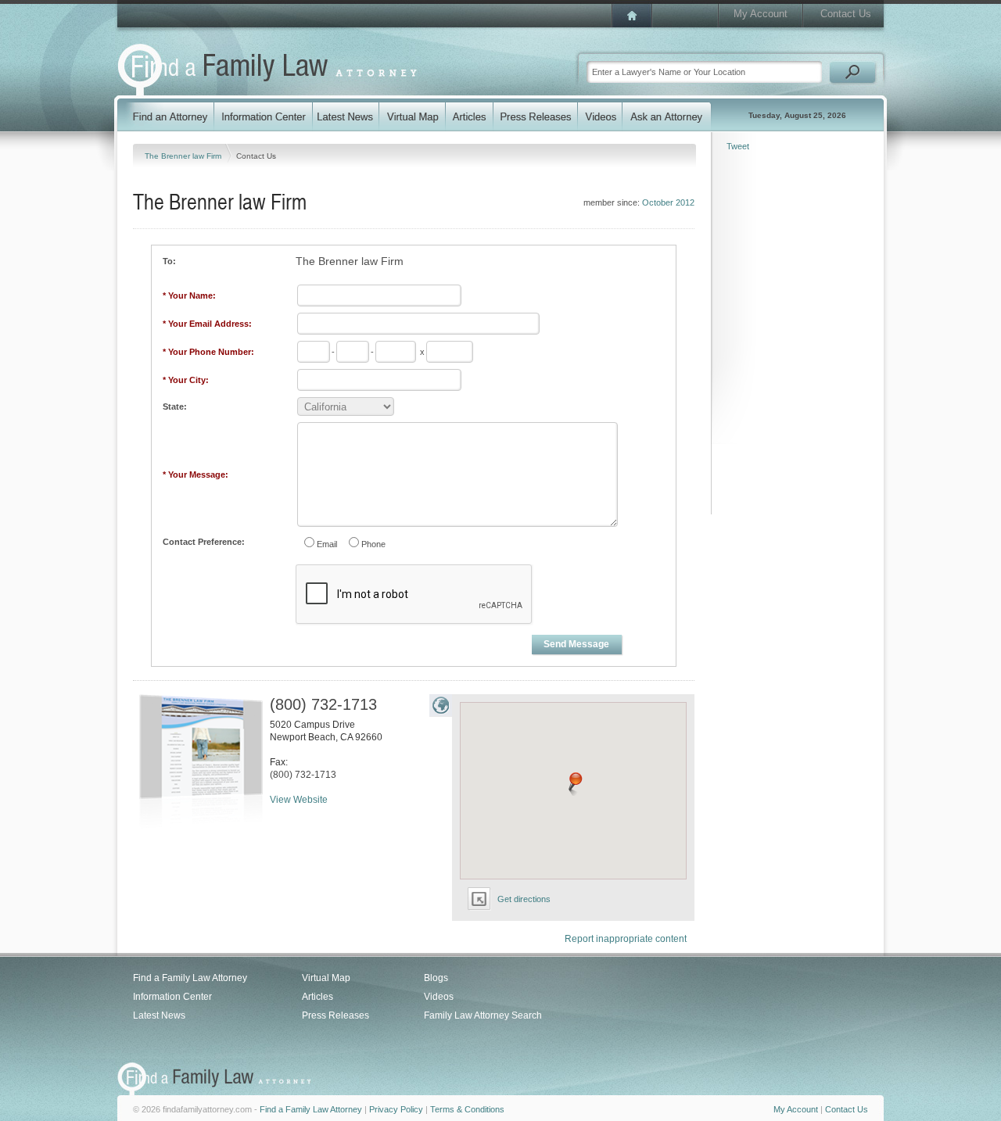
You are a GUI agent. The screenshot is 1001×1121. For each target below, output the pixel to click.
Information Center (172, 996)
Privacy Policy (396, 1109)
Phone (373, 544)
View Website (299, 799)
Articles (317, 996)
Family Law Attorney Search (483, 1015)
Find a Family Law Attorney (190, 977)
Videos (439, 996)
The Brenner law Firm (184, 156)
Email (327, 544)
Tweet (738, 146)
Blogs (436, 977)
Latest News (159, 1015)
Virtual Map (326, 977)
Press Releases (335, 1015)
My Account (761, 14)
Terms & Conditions (467, 1109)
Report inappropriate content (626, 938)
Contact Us (845, 14)
